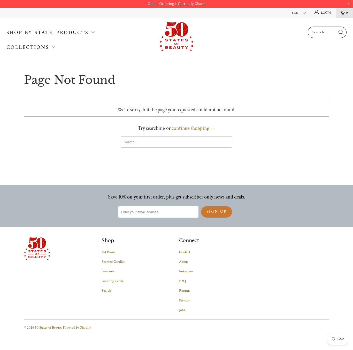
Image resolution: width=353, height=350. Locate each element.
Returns (184, 290)
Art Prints (108, 252)
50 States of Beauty (48, 327)
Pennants (108, 271)
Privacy (184, 300)
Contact (184, 252)
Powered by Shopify (77, 327)
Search (106, 290)
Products (72, 32)
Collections (27, 47)
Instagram (186, 271)
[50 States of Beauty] (176, 36)
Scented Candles (113, 261)
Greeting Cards (112, 281)
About (183, 261)
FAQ (182, 281)
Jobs (182, 310)
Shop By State (29, 32)
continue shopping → (194, 128)
